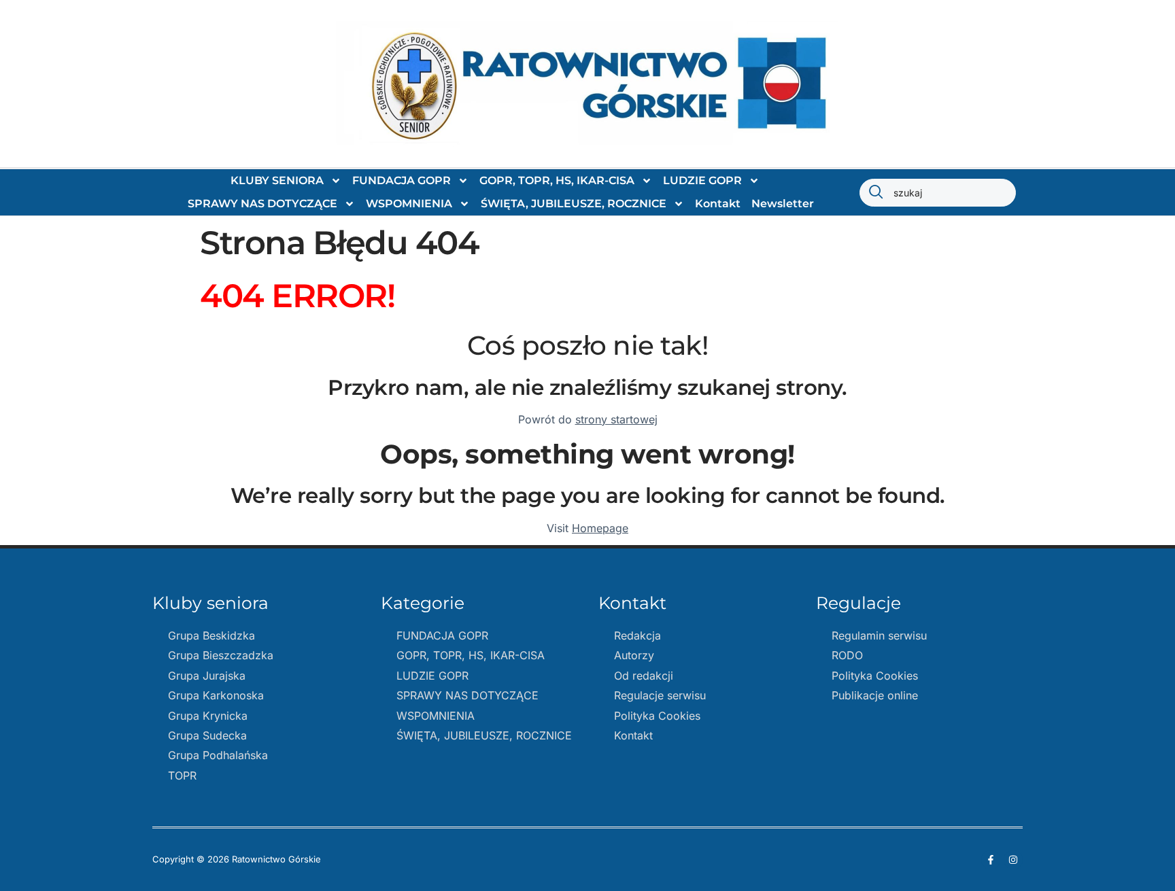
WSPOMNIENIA (409, 203)
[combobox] (937, 193)
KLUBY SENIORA (277, 180)
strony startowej (616, 419)
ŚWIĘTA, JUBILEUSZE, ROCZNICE (573, 203)
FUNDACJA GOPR (401, 180)
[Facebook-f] (990, 859)
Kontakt (717, 203)
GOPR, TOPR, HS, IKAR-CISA (556, 180)
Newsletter (782, 203)
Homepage (600, 528)
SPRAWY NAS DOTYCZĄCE (262, 203)
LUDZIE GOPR (702, 180)
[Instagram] (1013, 859)
